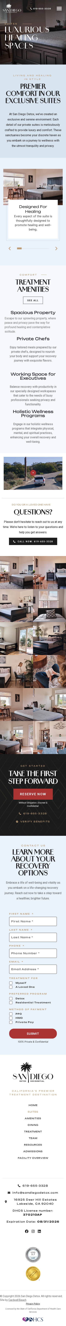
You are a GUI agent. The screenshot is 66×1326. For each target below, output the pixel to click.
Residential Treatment (33, 1002)
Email (16, 962)
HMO (19, 1018)
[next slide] (56, 248)
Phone (17, 946)
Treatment (33, 1131)
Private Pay (25, 1022)
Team (33, 1138)
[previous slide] (10, 248)
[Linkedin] (39, 1231)
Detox (20, 998)
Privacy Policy (33, 1304)
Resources (33, 1144)
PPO (19, 1014)
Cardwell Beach (17, 1300)
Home (33, 1105)
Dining (33, 1125)
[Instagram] (33, 1231)
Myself (21, 983)
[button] (59, 8)
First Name (21, 914)
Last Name (21, 930)
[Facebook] (27, 1231)
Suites (33, 1111)
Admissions (33, 1151)
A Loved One (25, 987)
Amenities (33, 1118)
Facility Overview (33, 1158)
